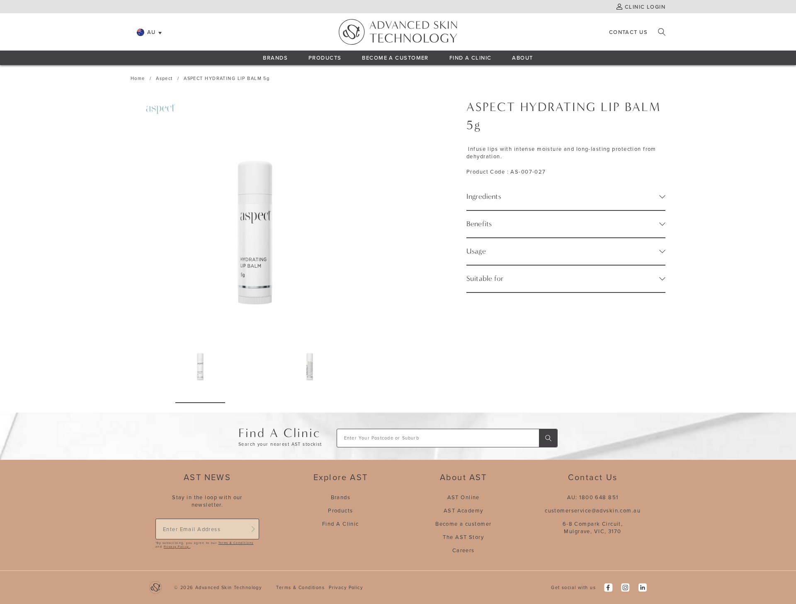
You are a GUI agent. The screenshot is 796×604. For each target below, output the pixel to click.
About (522, 57)
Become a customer (463, 523)
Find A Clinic (470, 57)
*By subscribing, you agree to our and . (204, 544)
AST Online (463, 497)
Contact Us (628, 32)
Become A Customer (395, 57)
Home (138, 78)
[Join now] (253, 529)
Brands (275, 57)
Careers (463, 550)
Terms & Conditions (236, 543)
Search (661, 32)
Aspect (164, 78)
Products (324, 57)
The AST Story (463, 537)
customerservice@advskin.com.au (593, 510)
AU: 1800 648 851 (593, 497)
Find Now (548, 438)
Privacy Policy (177, 546)
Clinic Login (645, 6)
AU (151, 32)
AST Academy (463, 510)
